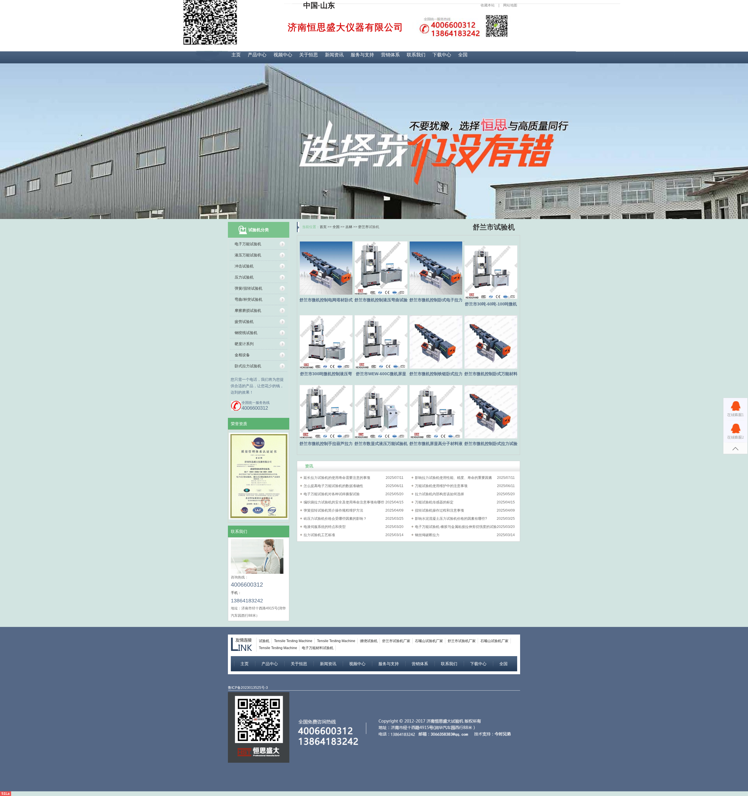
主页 (236, 54)
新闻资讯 (334, 54)
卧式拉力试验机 (248, 366)
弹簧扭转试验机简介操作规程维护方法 (333, 510)
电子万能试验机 (248, 244)
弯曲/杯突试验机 (248, 299)
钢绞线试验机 (246, 333)
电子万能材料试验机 (317, 648)
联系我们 (416, 54)
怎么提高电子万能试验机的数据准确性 (333, 486)
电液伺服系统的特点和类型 (325, 527)
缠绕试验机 (369, 641)
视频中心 (282, 54)
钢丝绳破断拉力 (427, 535)
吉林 (348, 227)
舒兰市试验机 (494, 227)
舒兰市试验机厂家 (396, 641)
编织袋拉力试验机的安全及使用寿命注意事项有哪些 (344, 502)
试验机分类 (258, 229)
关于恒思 (308, 54)
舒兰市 (363, 227)
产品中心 (257, 54)
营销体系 (390, 54)
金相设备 (242, 355)
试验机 (264, 641)
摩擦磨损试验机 (248, 310)
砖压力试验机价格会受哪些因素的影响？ (335, 519)
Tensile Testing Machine (293, 641)
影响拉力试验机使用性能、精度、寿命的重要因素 (453, 478)
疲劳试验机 (244, 321)
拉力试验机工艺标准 (319, 535)
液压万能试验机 (248, 255)
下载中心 (441, 54)
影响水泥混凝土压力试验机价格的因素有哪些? (451, 519)
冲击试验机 (244, 266)
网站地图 (510, 5)
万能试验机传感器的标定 (434, 502)
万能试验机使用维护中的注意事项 (441, 486)
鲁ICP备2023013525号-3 (248, 688)
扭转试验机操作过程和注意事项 (439, 510)
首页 (323, 227)
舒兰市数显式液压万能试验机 (381, 443)
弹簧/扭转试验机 (248, 288)
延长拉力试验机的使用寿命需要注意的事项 (337, 478)
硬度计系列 (244, 344)
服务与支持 (362, 54)
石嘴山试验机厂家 (429, 641)
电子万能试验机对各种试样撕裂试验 (332, 494)
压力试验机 (244, 277)
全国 (463, 54)
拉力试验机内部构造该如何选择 (439, 494)
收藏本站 (488, 5)
